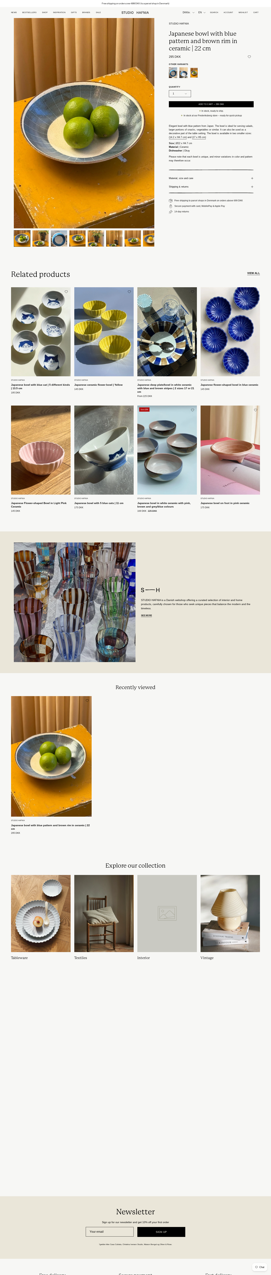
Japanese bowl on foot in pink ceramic (225, 503)
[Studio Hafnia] (135, 12)
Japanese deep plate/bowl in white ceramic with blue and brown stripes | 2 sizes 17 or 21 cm (165, 388)
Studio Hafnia (179, 23)
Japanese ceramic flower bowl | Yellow (98, 384)
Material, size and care (181, 178)
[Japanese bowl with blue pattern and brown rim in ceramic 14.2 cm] (183, 72)
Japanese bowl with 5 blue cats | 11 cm (98, 503)
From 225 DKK (144, 396)
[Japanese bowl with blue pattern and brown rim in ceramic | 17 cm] (173, 72)
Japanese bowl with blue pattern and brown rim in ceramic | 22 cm (50, 827)
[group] (135, 3)
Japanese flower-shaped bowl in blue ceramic (229, 384)
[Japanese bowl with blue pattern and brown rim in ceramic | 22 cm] (22, 238)
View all (253, 273)
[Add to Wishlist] (249, 56)
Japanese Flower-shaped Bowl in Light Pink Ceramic (39, 505)
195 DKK (15, 393)
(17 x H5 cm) (199, 137)
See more (146, 615)
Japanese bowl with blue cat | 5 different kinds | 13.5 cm (40, 386)
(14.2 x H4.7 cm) (178, 137)
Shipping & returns (179, 186)
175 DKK (78, 508)
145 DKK (78, 389)
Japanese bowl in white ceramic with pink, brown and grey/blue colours (164, 505)
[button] (73, 12)
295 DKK (15, 833)
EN (200, 12)
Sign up (161, 1231)
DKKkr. (187, 12)
